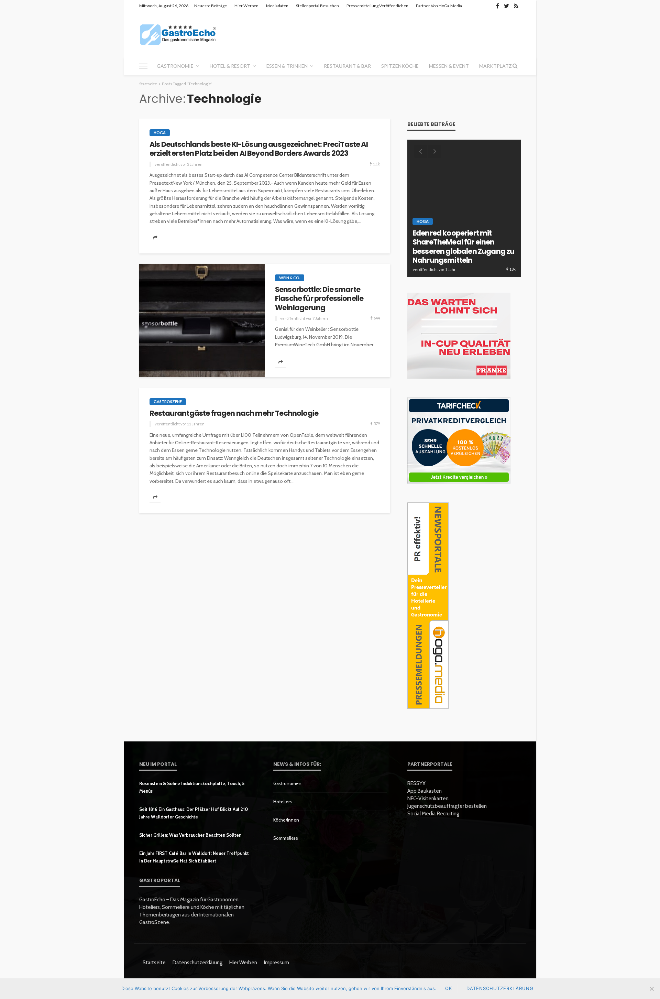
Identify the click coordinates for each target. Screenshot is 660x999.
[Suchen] (515, 66)
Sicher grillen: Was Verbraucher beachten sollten (190, 835)
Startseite (154, 962)
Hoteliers (282, 801)
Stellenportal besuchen (317, 5)
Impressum (276, 962)
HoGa (160, 132)
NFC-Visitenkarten (428, 798)
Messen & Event (449, 66)
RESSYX (416, 783)
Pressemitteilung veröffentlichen (377, 5)
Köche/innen (286, 820)
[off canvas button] (143, 66)
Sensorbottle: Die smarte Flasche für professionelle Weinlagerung (319, 298)
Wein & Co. (289, 277)
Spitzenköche (400, 66)
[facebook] (498, 6)
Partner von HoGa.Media (439, 5)
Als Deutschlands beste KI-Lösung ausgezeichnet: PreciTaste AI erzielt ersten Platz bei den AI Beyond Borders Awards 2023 (259, 149)
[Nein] (651, 988)
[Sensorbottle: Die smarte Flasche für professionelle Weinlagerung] (202, 320)
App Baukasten (424, 791)
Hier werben (246, 5)
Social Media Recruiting (433, 814)
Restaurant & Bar (347, 66)
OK (448, 988)
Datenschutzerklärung (197, 962)
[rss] (516, 6)
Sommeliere (285, 838)
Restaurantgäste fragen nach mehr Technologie (234, 413)
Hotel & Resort (230, 66)
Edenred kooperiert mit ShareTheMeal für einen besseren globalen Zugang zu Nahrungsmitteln (463, 247)
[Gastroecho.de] (178, 34)
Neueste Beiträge (210, 5)
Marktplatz (495, 66)
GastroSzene (168, 401)
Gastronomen (287, 783)
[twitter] (507, 6)
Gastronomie (175, 66)
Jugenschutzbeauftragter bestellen (447, 806)
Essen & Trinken (287, 66)
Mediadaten (277, 5)
